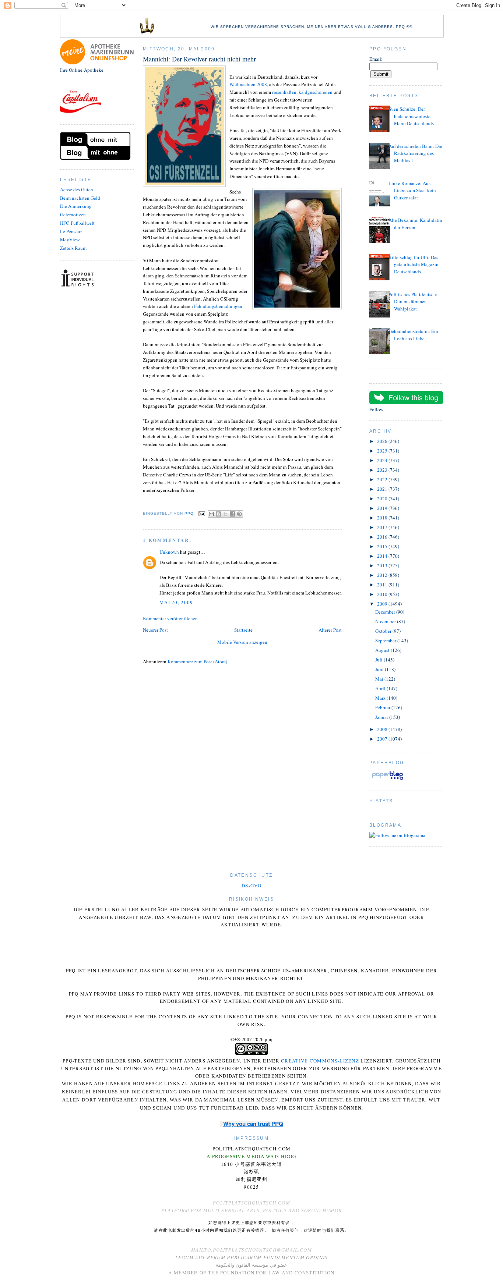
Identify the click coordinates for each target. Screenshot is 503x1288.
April (381, 688)
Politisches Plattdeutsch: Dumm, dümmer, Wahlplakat (412, 301)
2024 (382, 460)
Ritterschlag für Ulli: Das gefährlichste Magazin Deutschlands (413, 264)
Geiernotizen (73, 214)
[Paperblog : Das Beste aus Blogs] (387, 779)
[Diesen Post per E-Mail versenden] (211, 514)
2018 (382, 517)
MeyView (70, 239)
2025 (382, 450)
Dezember (385, 611)
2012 (382, 575)
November (386, 621)
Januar (382, 717)
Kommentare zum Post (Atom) (197, 661)
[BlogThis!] (218, 514)
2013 (382, 565)
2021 (382, 489)
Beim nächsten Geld (80, 198)
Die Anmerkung (76, 206)
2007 (382, 738)
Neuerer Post (155, 630)
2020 (382, 498)
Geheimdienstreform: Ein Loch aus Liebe (413, 335)
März (381, 698)
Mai (379, 678)
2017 (382, 527)
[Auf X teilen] (225, 514)
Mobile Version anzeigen (242, 642)
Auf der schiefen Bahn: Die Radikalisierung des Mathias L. (415, 153)
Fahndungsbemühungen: (219, 306)
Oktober (384, 631)
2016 (382, 536)
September (386, 640)
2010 (382, 594)
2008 (382, 729)
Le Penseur (71, 231)
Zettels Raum (73, 248)
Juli (379, 659)
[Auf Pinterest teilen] (239, 514)
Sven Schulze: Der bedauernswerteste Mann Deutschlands (411, 116)
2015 (382, 546)
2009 (382, 603)
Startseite (243, 630)
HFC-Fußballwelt (77, 223)
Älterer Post (330, 630)
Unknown (169, 552)
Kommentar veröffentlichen (170, 618)
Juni (380, 669)
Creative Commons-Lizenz (320, 1060)
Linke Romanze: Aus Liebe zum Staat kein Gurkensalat (412, 190)
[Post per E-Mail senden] (201, 513)
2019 (382, 508)
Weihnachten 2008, (248, 84)
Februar (383, 707)
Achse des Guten (76, 189)
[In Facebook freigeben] (232, 514)
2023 (382, 469)
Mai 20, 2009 (176, 602)
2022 (382, 479)
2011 (382, 584)
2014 (382, 556)
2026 (382, 441)
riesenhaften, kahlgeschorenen (302, 92)
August (383, 650)
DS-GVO (251, 885)
